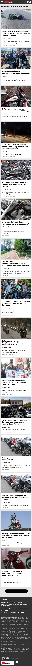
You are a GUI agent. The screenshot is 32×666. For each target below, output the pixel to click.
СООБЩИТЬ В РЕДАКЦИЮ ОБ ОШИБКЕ (12, 612)
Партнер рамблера (14, 658)
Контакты (4, 610)
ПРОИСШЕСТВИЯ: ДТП (8, 45)
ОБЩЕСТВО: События (8, 119)
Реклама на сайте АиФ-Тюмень (11, 602)
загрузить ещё (16, 591)
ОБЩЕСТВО (5, 83)
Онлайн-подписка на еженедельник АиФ (15, 608)
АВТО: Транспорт (7, 354)
